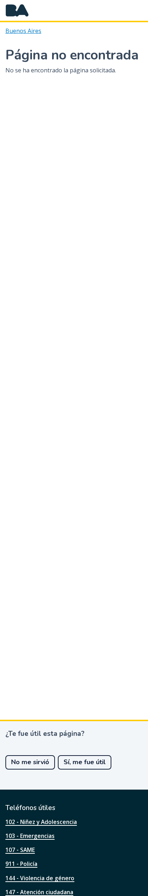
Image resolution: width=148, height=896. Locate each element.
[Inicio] (17, 10)
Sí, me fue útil (85, 762)
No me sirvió (30, 762)
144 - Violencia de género (39, 878)
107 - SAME (20, 850)
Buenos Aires (23, 31)
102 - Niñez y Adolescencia (41, 822)
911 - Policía (21, 864)
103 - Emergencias (30, 836)
